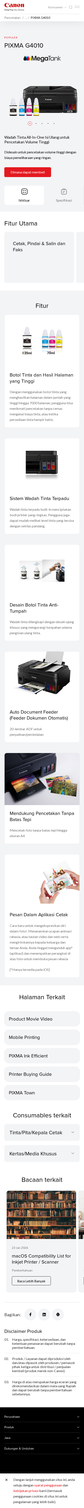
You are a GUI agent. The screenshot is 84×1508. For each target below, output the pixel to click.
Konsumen (55, 7)
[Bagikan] (30, 1314)
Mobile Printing (24, 1037)
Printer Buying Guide (30, 1074)
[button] (30, 123)
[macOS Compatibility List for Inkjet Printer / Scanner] (41, 1241)
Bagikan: (12, 1314)
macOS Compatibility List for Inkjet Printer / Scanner (41, 1258)
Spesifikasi (64, 200)
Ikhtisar (24, 200)
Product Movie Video (31, 1018)
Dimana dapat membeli (28, 172)
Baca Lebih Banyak (31, 1281)
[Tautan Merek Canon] (14, 7)
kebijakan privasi (26, 1491)
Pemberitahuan (22, 1270)
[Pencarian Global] (70, 7)
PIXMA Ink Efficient (28, 1055)
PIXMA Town (22, 1092)
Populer (11, 37)
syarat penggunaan (48, 1485)
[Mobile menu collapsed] (77, 7)
